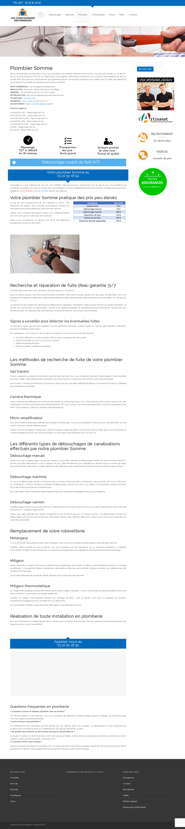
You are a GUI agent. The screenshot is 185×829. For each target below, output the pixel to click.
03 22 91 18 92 (33, 2)
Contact (133, 14)
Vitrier (112, 14)
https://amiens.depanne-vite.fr (39, 104)
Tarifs (121, 14)
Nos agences (128, 778)
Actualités (14, 778)
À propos (127, 783)
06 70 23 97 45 (28, 101)
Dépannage (55, 14)
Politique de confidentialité (134, 807)
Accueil (94, 42)
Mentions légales (130, 801)
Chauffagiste (98, 14)
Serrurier (69, 14)
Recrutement (128, 789)
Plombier (82, 14)
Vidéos (126, 795)
